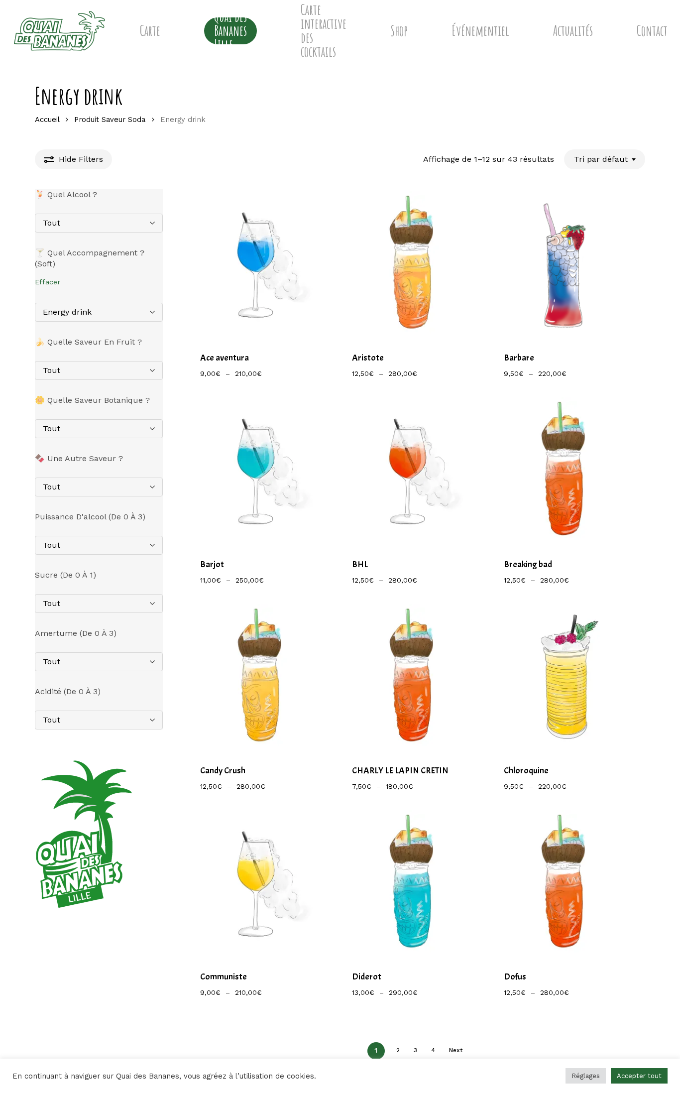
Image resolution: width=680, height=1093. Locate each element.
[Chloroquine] (564, 677)
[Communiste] (261, 883)
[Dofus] (564, 883)
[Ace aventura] (261, 264)
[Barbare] (564, 264)
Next (455, 1050)
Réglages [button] (585, 1076)
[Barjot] (261, 470)
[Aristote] (412, 264)
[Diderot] (412, 883)
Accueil (47, 119)
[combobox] (604, 159)
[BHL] (412, 470)
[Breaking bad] (564, 470)
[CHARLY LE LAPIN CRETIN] (412, 677)
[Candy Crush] (261, 677)
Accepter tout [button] (639, 1076)
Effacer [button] (47, 282)
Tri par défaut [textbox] (601, 159)
